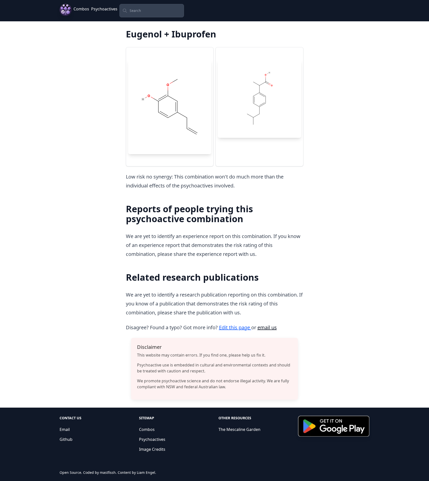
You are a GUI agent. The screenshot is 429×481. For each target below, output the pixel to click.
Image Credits (152, 449)
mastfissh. (108, 472)
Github (66, 439)
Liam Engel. (146, 472)
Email (65, 429)
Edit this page (235, 327)
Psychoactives (104, 9)
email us (267, 327)
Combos (81, 9)
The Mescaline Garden (239, 429)
